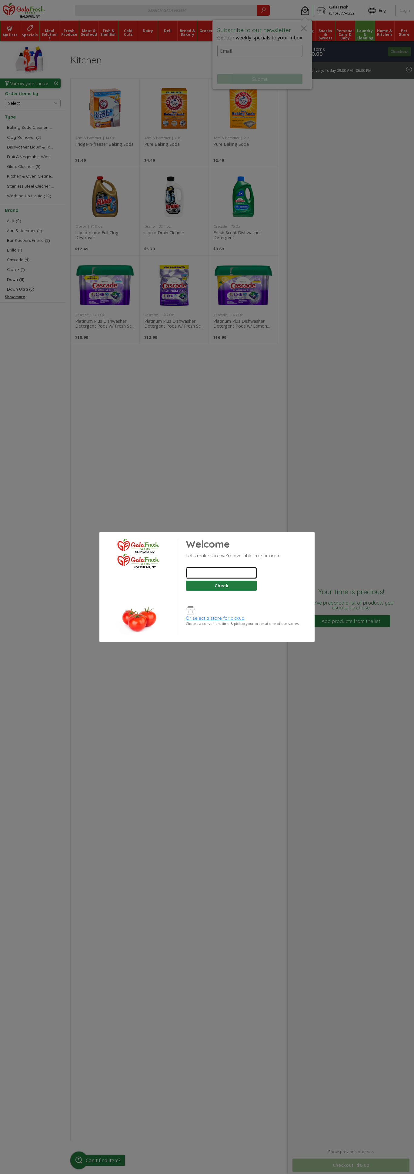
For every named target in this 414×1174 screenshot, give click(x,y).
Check (221, 586)
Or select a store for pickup (215, 618)
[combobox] (221, 573)
